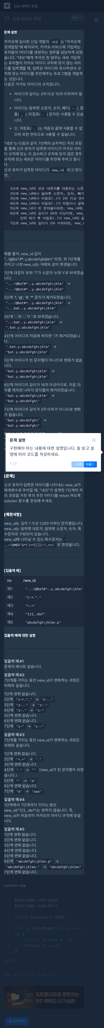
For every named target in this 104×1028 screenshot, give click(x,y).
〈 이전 (78, 464)
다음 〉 (90, 464)
